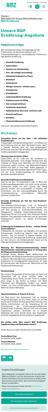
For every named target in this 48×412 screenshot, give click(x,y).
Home (4, 16)
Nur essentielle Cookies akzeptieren (24, 401)
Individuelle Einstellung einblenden (24, 408)
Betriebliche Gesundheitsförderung (21, 18)
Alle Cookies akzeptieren (24, 394)
